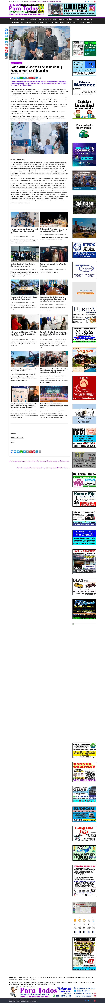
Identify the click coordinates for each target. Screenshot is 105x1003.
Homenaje (55, 22)
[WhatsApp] (6, 39)
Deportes (89, 22)
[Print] (6, 57)
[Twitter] (6, 35)
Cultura (75, 22)
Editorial (47, 22)
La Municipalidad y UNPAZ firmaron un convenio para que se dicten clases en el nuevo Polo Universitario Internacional (53, 299)
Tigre (39, 19)
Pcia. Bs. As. (78, 19)
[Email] (6, 45)
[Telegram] (6, 42)
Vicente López (24, 19)
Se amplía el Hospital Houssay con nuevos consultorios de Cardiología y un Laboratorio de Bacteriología (54, 334)
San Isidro (33, 19)
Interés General (14, 22)
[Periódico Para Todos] (10, 19)
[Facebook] (6, 29)
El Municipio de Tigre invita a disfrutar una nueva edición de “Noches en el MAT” (53, 230)
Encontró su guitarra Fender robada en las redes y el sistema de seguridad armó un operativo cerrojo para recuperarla (24, 405)
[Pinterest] (6, 51)
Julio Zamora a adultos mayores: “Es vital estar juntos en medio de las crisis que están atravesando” (23, 334)
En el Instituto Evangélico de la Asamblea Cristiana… (53, 265)
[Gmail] (6, 48)
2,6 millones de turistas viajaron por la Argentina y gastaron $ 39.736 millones (43, 468)
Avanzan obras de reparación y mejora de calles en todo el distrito (23, 370)
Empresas (68, 22)
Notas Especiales (38, 22)
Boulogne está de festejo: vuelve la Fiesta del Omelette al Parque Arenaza (24, 298)
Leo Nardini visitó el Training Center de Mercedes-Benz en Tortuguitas (23, 265)
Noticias (15, 19)
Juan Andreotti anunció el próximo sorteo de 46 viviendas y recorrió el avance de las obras (48, 1)
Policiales (86, 19)
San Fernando (47, 19)
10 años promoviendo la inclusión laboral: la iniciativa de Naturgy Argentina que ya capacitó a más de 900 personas (54, 370)
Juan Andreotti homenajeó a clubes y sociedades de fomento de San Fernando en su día (54, 405)
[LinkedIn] (6, 54)
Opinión (61, 22)
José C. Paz (70, 19)
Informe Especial (26, 22)
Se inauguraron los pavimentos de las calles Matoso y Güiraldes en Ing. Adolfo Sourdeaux (39, 461)
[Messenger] (6, 32)
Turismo (82, 22)
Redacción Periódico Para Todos (25, 73)
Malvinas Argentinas (59, 19)
